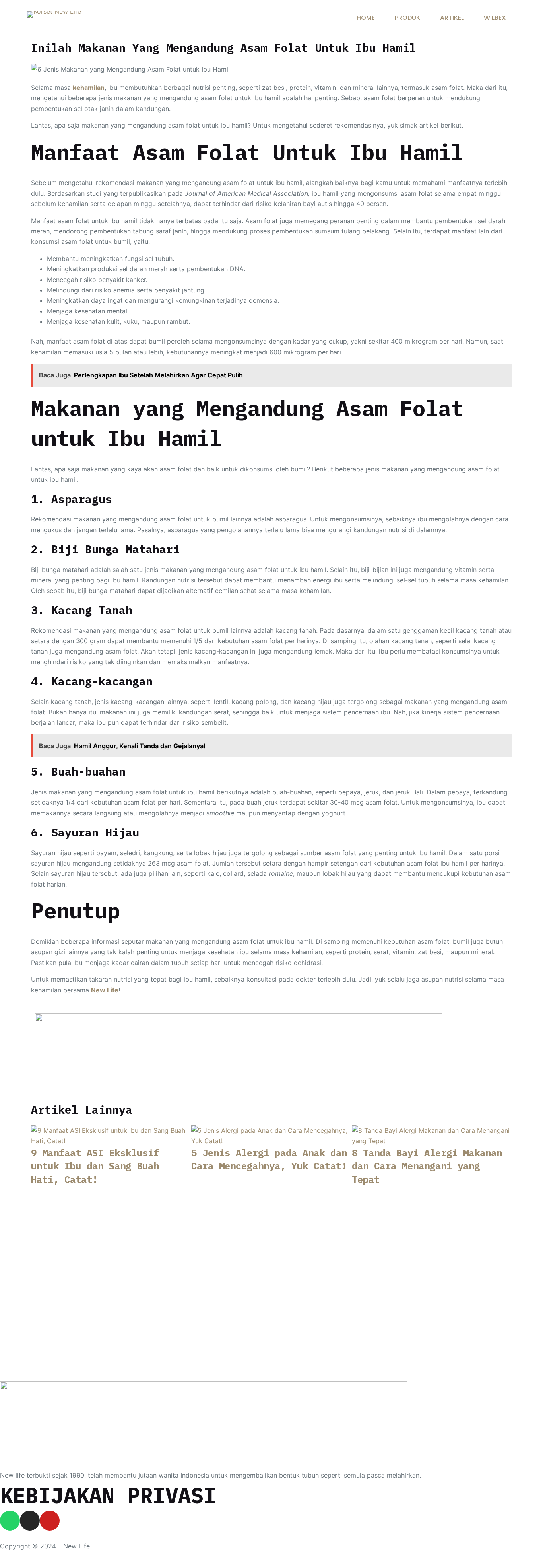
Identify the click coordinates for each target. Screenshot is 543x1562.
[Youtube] (50, 1521)
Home (366, 17)
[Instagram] (30, 1521)
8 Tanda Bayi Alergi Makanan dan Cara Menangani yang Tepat (427, 1166)
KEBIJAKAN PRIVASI (108, 1495)
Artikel (452, 17)
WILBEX (495, 17)
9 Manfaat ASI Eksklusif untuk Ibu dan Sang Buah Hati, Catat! (95, 1166)
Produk (407, 17)
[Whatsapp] (10, 1521)
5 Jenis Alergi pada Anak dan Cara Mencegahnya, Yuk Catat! (269, 1159)
